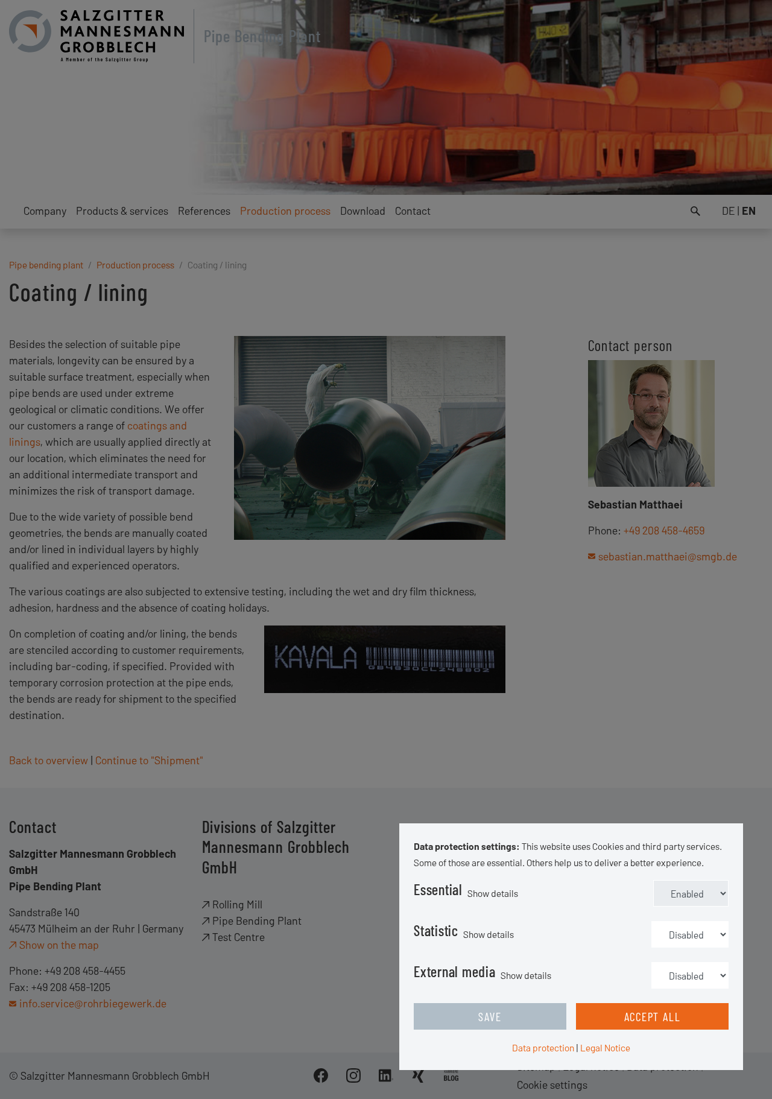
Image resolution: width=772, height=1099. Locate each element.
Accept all (652, 1016)
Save (489, 1016)
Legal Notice (605, 1047)
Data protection (543, 1047)
